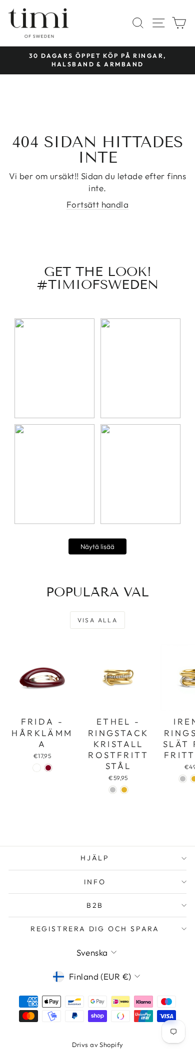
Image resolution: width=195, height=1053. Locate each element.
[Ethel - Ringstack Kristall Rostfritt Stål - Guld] (124, 789)
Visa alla (98, 620)
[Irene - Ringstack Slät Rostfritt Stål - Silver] (182, 779)
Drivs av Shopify (98, 1045)
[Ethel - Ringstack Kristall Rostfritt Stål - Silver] (112, 789)
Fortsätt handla (97, 204)
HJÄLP (95, 857)
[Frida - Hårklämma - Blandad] (36, 768)
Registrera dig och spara (95, 928)
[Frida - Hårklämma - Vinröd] (48, 768)
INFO (95, 881)
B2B (95, 905)
